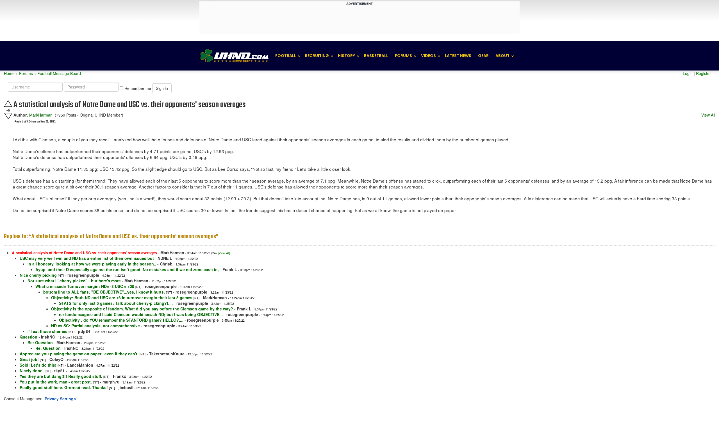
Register (703, 73)
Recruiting (317, 55)
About (502, 55)
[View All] (224, 253)
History (346, 55)
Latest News (458, 55)
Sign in (162, 88)
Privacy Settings (60, 398)
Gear (483, 55)
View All (708, 115)
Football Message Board (59, 73)
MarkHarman (41, 115)
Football (285, 55)
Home (9, 73)
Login (688, 73)
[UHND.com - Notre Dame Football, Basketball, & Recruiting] (234, 56)
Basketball (376, 55)
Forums (403, 55)
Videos (428, 55)
